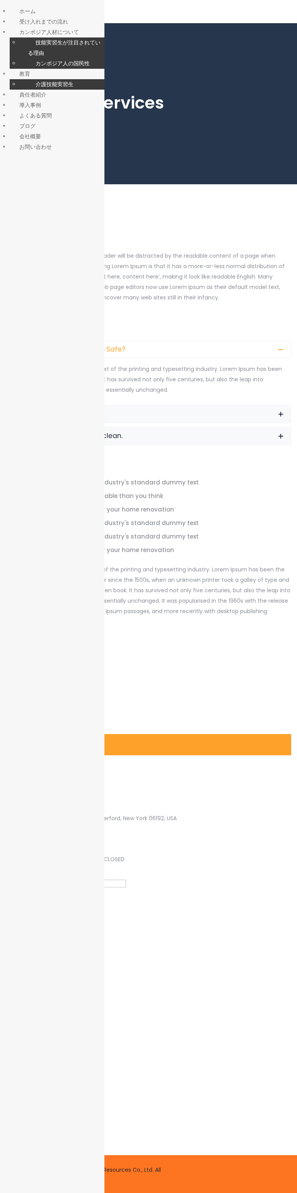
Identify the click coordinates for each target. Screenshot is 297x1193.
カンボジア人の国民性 (63, 63)
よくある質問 (35, 115)
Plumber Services (40, 745)
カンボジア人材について (49, 32)
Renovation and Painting (52, 655)
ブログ (27, 125)
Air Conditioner (37, 677)
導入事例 (30, 105)
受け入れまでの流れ (43, 21)
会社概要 (30, 136)
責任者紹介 (32, 94)
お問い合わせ (35, 146)
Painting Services (41, 767)
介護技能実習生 (54, 84)
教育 (24, 73)
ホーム (27, 11)
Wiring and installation (50, 722)
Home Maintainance (45, 700)
